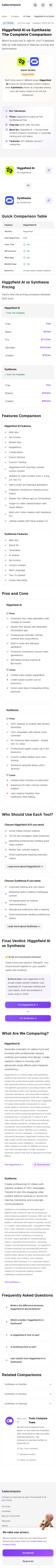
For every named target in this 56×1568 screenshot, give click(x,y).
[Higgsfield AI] (21, 61)
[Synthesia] (34, 61)
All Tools (6, 1506)
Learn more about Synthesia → (24, 926)
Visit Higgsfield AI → (14, 1164)
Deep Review (43, 1164)
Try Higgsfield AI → (28, 1004)
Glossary (6, 1521)
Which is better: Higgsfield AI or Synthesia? (27, 1322)
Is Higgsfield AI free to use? (25, 1335)
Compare (15, 16)
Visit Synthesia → (13, 1282)
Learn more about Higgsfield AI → (25, 866)
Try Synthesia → (28, 1018)
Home (4, 16)
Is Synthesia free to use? (23, 1346)
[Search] (35, 5)
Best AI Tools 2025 (11, 1516)
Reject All (28, 1561)
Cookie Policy (36, 1541)
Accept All (28, 1552)
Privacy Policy (9, 1544)
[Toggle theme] (43, 5)
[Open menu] (50, 5)
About (5, 1525)
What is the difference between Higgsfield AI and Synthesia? (27, 1307)
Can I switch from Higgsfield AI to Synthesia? (28, 1360)
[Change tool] (48, 170)
